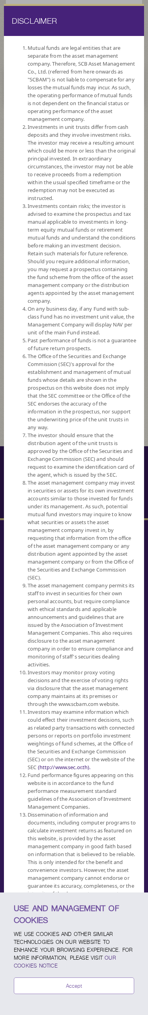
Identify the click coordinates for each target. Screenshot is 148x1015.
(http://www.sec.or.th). (64, 767)
